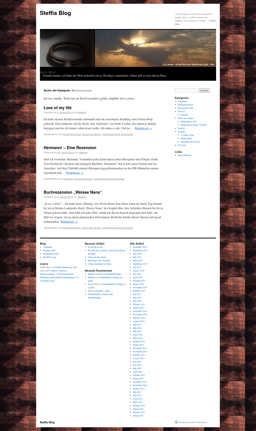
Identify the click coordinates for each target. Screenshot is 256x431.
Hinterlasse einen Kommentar (118, 134)
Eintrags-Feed (49, 250)
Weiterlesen (143, 128)
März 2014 (138, 337)
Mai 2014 (137, 331)
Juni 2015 (137, 297)
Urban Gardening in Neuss (100, 263)
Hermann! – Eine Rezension (70, 147)
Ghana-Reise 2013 (189, 121)
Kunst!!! (182, 111)
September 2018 (140, 250)
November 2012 (140, 385)
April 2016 (138, 277)
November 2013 (140, 351)
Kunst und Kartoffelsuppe (109, 273)
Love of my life (58, 107)
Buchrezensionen (72, 134)
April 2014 (138, 334)
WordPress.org (49, 256)
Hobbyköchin (94, 294)
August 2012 (138, 388)
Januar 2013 (138, 378)
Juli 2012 (137, 391)
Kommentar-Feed (50, 253)
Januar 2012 (138, 408)
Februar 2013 (139, 374)
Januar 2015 (138, 307)
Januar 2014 (138, 344)
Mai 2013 (137, 368)
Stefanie (82, 112)
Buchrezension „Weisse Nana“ (73, 192)
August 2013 (138, 358)
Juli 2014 (137, 324)
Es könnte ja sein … (97, 246)
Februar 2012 (139, 405)
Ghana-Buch (186, 138)
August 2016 (138, 270)
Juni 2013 (137, 364)
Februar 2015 (139, 304)
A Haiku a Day (187, 134)
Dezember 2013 (140, 348)
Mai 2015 (137, 300)
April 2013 (138, 371)
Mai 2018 (137, 256)
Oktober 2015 (139, 290)
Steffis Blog (55, 13)
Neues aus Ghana (91, 134)
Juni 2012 (137, 395)
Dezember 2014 (140, 310)
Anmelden (47, 246)
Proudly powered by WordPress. (193, 422)
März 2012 (138, 401)
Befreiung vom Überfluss (99, 260)
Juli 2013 (137, 361)
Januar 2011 (138, 415)
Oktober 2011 (139, 412)
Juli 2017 (137, 267)
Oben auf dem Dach (97, 256)
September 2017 (140, 263)
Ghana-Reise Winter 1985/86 (194, 124)
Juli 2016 (137, 273)
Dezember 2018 (140, 246)
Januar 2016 (138, 283)
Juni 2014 (137, 327)
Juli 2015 (137, 294)
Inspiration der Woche (190, 141)
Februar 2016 (139, 280)
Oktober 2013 (139, 354)
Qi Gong (182, 144)
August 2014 (138, 321)
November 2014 (140, 314)
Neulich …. (183, 128)
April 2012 (138, 398)
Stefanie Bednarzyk (63, 267)
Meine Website (184, 155)
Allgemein (68, 178)
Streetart (184, 114)
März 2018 (138, 260)
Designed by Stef (185, 107)
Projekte (181, 131)
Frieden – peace (103, 290)
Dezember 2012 (140, 381)
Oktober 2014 (139, 317)
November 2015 (140, 287)
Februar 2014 (139, 341)
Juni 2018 (137, 253)
